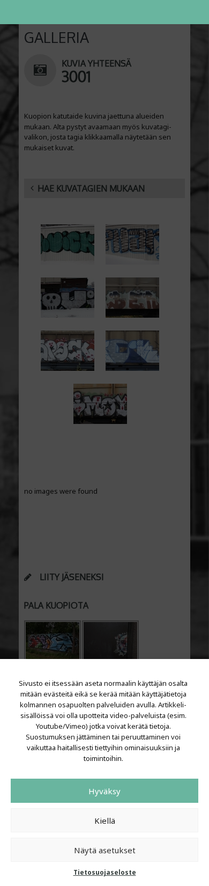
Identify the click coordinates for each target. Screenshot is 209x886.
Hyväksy (104, 791)
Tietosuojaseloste (104, 872)
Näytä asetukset (105, 850)
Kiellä (104, 820)
